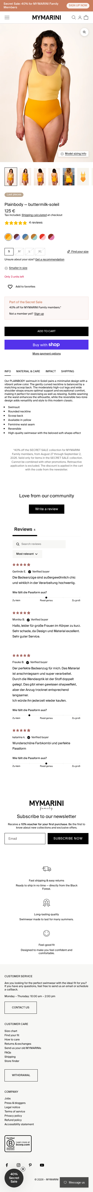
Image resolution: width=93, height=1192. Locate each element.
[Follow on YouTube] (42, 1165)
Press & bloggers (15, 1103)
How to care (12, 1039)
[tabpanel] (46, 655)
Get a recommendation (49, 259)
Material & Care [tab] (28, 372)
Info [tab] (8, 372)
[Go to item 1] (11, 176)
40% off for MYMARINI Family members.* (35, 307)
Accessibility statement (19, 1124)
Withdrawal (21, 1075)
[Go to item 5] (68, 176)
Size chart (11, 1031)
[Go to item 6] (83, 176)
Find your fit (12, 1035)
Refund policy (13, 1120)
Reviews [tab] (24, 529)
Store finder (12, 1061)
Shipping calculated (34, 215)
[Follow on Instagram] (18, 1165)
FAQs (8, 1052)
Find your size (79, 251)
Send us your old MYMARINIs (23, 1048)
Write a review (46, 509)
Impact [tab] (51, 372)
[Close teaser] (23, 1169)
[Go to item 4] (54, 176)
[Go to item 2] (25, 176)
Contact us (20, 1007)
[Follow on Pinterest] (30, 1165)
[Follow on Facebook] (7, 1165)
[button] (14, 1178)
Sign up (39, 313)
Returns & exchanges (18, 1044)
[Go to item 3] (39, 176)
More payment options (47, 353)
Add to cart (46, 331)
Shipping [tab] (67, 372)
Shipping (10, 1057)
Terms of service (15, 1111)
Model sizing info (75, 153)
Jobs (8, 1098)
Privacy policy (13, 1116)
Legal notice (12, 1107)
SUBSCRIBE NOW (68, 838)
